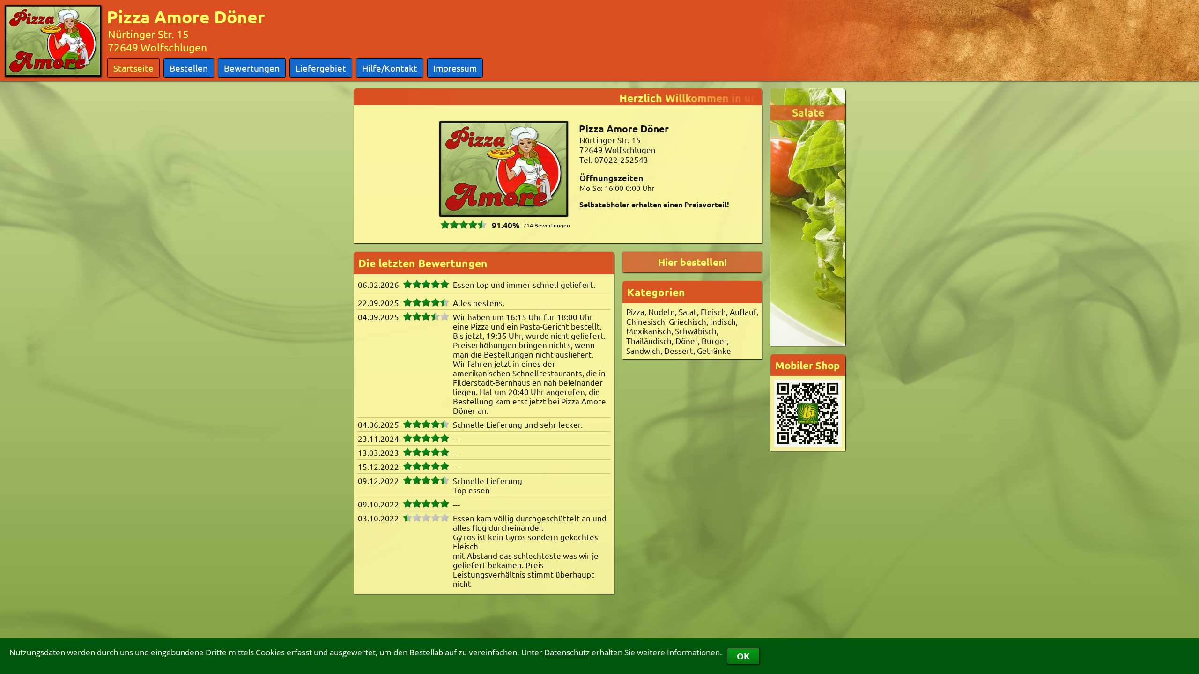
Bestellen (189, 67)
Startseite (133, 67)
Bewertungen (252, 67)
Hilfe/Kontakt (389, 67)
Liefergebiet (321, 67)
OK (743, 656)
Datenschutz (567, 652)
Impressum (455, 67)
